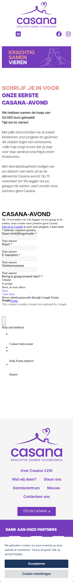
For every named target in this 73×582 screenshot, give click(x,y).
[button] (18, 33)
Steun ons (52, 480)
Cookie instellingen (36, 574)
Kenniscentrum (26, 488)
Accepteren (36, 563)
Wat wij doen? (24, 480)
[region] (36, 559)
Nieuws (53, 488)
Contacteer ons (36, 497)
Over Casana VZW (37, 471)
